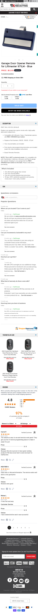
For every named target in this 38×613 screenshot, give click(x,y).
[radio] (28, 399)
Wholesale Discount (12, 538)
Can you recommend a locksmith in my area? (16, 232)
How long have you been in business (13, 303)
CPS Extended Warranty (28, 543)
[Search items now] (34, 9)
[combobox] (15, 9)
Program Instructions (12, 540)
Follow (2, 210)
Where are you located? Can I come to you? (15, 208)
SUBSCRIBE (31, 556)
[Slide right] (23, 60)
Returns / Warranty (13, 545)
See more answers (9, 227)
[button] (5, 225)
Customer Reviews (26, 540)
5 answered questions (7, 73)
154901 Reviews (12, 407)
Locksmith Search (26, 538)
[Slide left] (15, 60)
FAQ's (29, 545)
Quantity (4, 82)
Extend (23, 545)
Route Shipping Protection (10, 543)
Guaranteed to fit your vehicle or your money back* (14, 90)
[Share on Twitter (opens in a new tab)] (10, 460)
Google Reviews (9, 542)
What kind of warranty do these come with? (15, 281)
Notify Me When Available (19, 110)
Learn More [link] (29, 94)
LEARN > (20, 586)
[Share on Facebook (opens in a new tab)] (7, 460)
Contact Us (19, 542)
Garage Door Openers (15, 17)
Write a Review (19, 426)
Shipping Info (29, 542)
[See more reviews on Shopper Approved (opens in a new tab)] (13, 460)
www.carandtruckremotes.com (25, 216)
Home (3, 17)
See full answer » (30, 247)
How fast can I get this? (8, 257)
